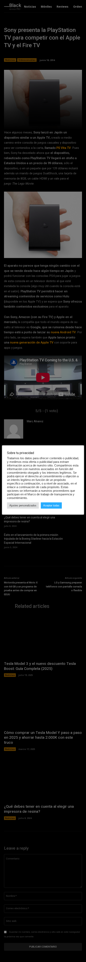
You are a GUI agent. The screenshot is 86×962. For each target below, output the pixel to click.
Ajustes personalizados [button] (22, 505)
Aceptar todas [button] (51, 505)
